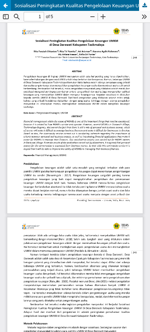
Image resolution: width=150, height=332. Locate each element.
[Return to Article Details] (5, 5)
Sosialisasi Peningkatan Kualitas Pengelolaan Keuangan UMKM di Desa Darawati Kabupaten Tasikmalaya (82, 5)
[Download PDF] (144, 5)
